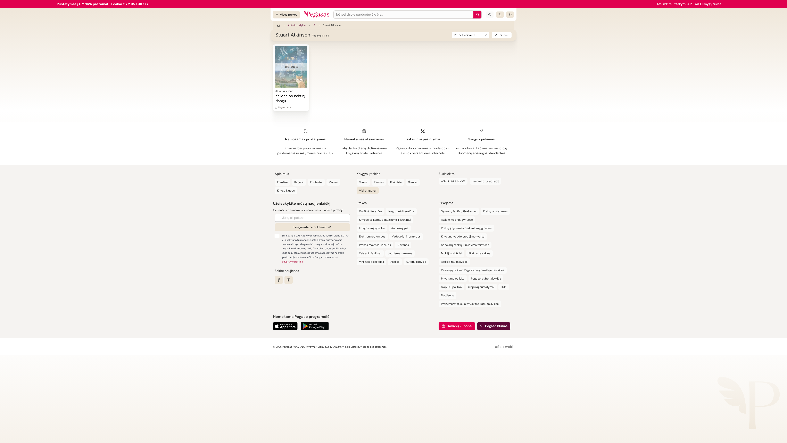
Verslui (333, 182)
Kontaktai (316, 182)
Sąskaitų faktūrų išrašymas (459, 211)
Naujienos (447, 295)
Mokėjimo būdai (451, 253)
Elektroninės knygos (372, 236)
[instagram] (288, 280)
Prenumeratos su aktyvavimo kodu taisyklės (470, 304)
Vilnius (363, 182)
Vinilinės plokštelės (371, 262)
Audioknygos (399, 228)
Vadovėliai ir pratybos (406, 236)
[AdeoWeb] (504, 347)
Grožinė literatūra (370, 211)
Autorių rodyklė (297, 25)
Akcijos (394, 262)
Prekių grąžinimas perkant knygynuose (466, 228)
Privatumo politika (452, 278)
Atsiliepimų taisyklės (454, 262)
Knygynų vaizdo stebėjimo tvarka (462, 236)
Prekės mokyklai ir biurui (375, 245)
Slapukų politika (451, 287)
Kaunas (379, 182)
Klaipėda (396, 182)
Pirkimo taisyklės (479, 253)
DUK (503, 287)
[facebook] (279, 280)
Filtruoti (504, 35)
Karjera (299, 182)
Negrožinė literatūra (401, 211)
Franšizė (282, 182)
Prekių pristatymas (495, 211)
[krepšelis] (510, 14)
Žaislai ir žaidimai (370, 253)
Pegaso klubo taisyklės (486, 278)
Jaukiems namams (400, 253)
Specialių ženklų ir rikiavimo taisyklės (465, 245)
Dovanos (403, 245)
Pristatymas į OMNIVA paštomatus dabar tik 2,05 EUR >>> (102, 4)
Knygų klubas (286, 190)
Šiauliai (412, 182)
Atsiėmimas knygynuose (457, 220)
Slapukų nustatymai (481, 287)
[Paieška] (477, 14)
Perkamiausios (467, 35)
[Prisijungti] (500, 14)
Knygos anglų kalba (372, 228)
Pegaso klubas (496, 326)
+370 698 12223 (453, 181)
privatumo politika (292, 261)
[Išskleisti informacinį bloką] (490, 14)
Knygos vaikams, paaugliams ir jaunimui (385, 220)
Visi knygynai (367, 190)
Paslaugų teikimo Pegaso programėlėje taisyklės (472, 270)
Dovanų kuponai (459, 326)
